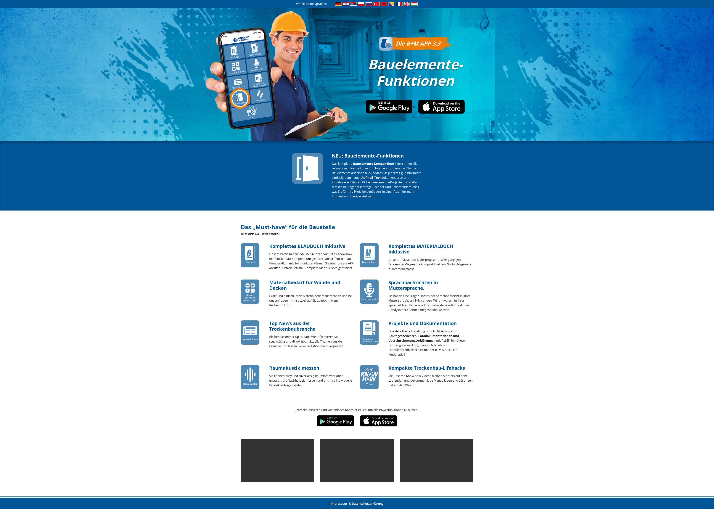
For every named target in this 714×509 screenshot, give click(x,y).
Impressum (339, 504)
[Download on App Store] (441, 112)
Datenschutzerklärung (367, 504)
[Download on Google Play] (389, 112)
